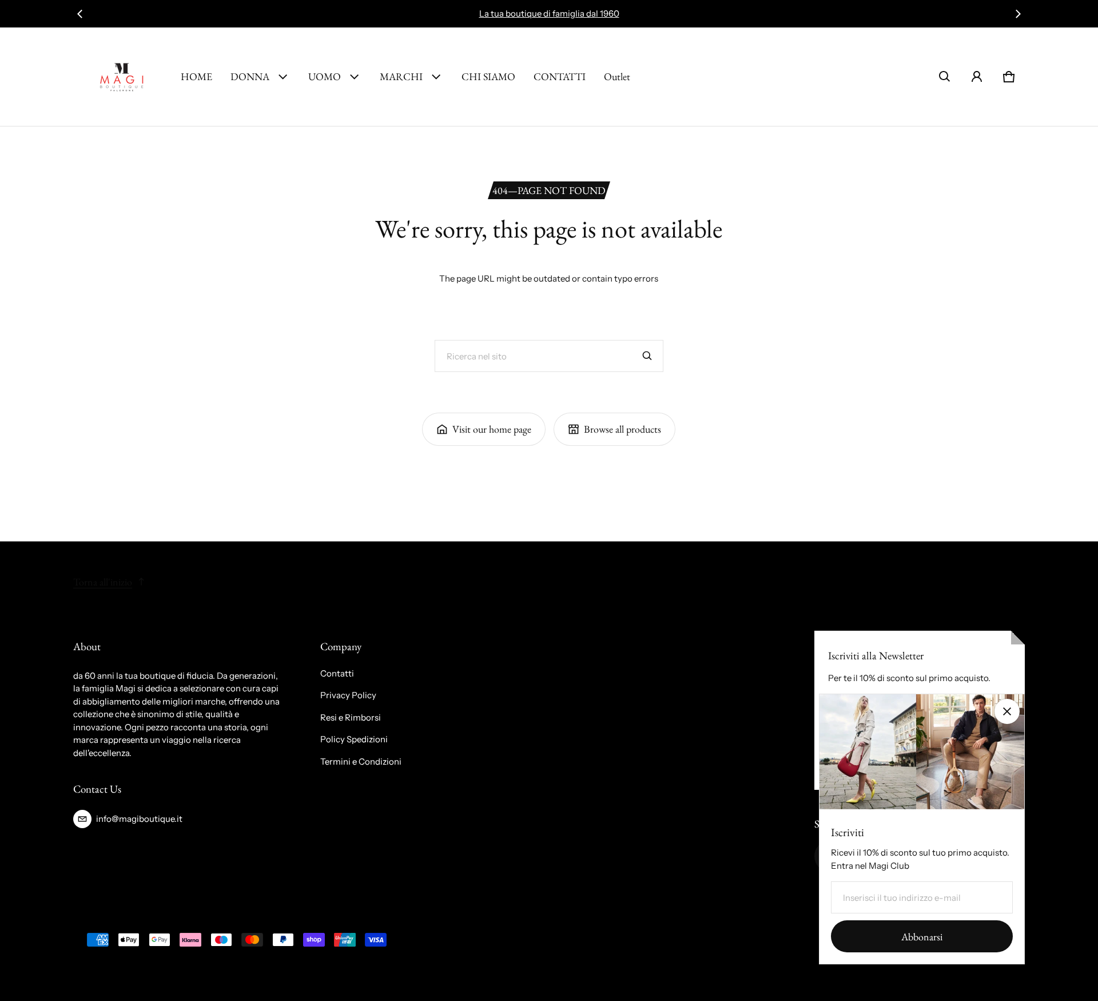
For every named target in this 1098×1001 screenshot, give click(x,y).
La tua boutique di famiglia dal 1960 (549, 13)
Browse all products (622, 429)
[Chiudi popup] (1007, 711)
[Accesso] (977, 77)
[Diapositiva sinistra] (80, 14)
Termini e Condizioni (360, 761)
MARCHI (401, 76)
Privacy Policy (348, 695)
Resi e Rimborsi (350, 717)
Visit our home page (491, 429)
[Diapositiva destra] (1018, 14)
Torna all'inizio (102, 581)
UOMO (324, 76)
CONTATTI (560, 76)
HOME (196, 76)
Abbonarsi (921, 936)
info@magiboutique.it (139, 818)
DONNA (249, 76)
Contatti (337, 673)
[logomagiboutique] (122, 77)
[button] (945, 77)
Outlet (617, 76)
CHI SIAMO (488, 76)
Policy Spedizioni (354, 739)
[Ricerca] (647, 356)
